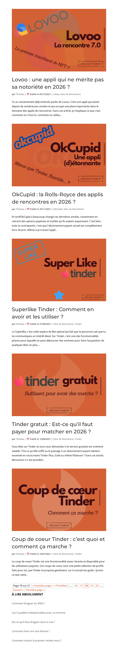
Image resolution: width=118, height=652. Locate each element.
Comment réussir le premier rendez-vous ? (36, 640)
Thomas (20, 94)
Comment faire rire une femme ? (31, 631)
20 (96, 585)
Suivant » (18, 590)
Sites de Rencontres (70, 94)
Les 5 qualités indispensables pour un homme (38, 612)
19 (91, 585)
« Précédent (61, 585)
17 (81, 585)
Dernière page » (35, 590)
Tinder (78, 323)
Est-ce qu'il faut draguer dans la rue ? (33, 622)
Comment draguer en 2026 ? (28, 603)
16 (76, 585)
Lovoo (56, 94)
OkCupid (57, 209)
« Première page (41, 585)
